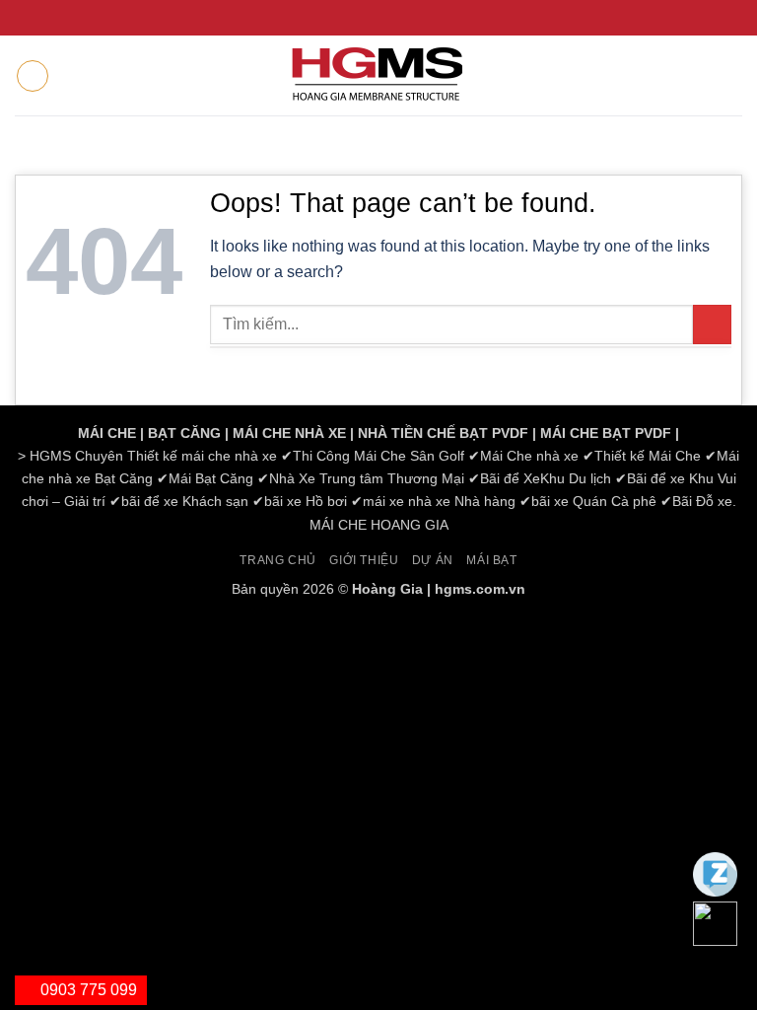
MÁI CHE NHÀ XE (289, 433)
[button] (32, 76)
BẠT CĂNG (184, 433)
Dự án (432, 560)
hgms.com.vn (480, 589)
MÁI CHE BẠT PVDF (605, 433)
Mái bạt (491, 560)
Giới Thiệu (363, 560)
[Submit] (712, 324)
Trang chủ (278, 560)
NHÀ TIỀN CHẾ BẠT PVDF (443, 433)
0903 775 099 (86, 989)
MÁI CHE (107, 433)
